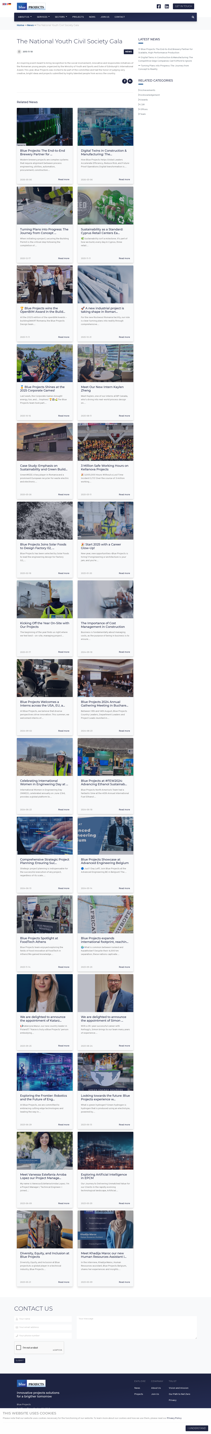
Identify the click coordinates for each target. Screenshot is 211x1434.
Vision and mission (178, 1388)
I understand (197, 1428)
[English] (3, 4)
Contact (120, 17)
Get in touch (183, 6)
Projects (78, 17)
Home (20, 25)
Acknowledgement (150, 95)
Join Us (105, 17)
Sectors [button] (60, 17)
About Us (156, 1388)
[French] (6, 4)
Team (143, 114)
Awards (144, 100)
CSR (142, 104)
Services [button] (42, 17)
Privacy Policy (174, 1418)
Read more (63, 179)
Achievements (147, 90)
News (92, 17)
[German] (9, 4)
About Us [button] (24, 17)
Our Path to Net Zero (179, 1394)
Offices (144, 109)
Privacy (172, 1400)
